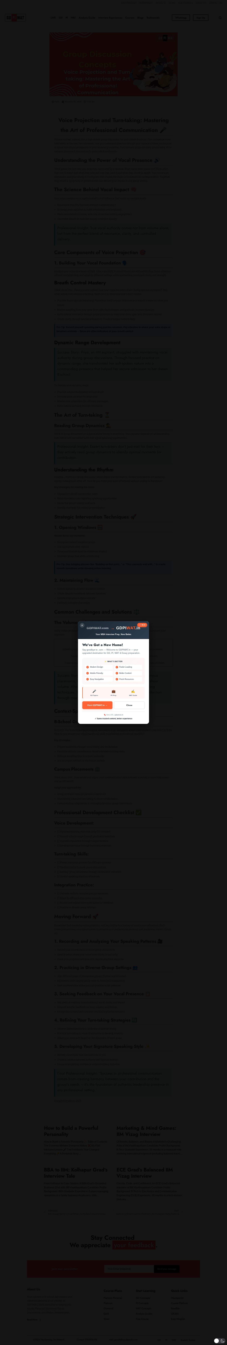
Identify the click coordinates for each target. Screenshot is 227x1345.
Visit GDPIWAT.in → (97, 705)
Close (129, 705)
